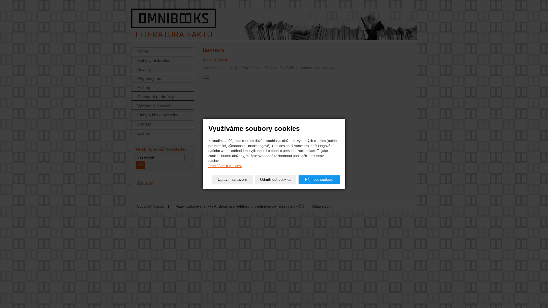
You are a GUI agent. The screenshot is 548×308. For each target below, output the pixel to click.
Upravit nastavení (232, 179)
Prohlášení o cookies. (225, 166)
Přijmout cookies (319, 179)
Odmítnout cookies (275, 179)
